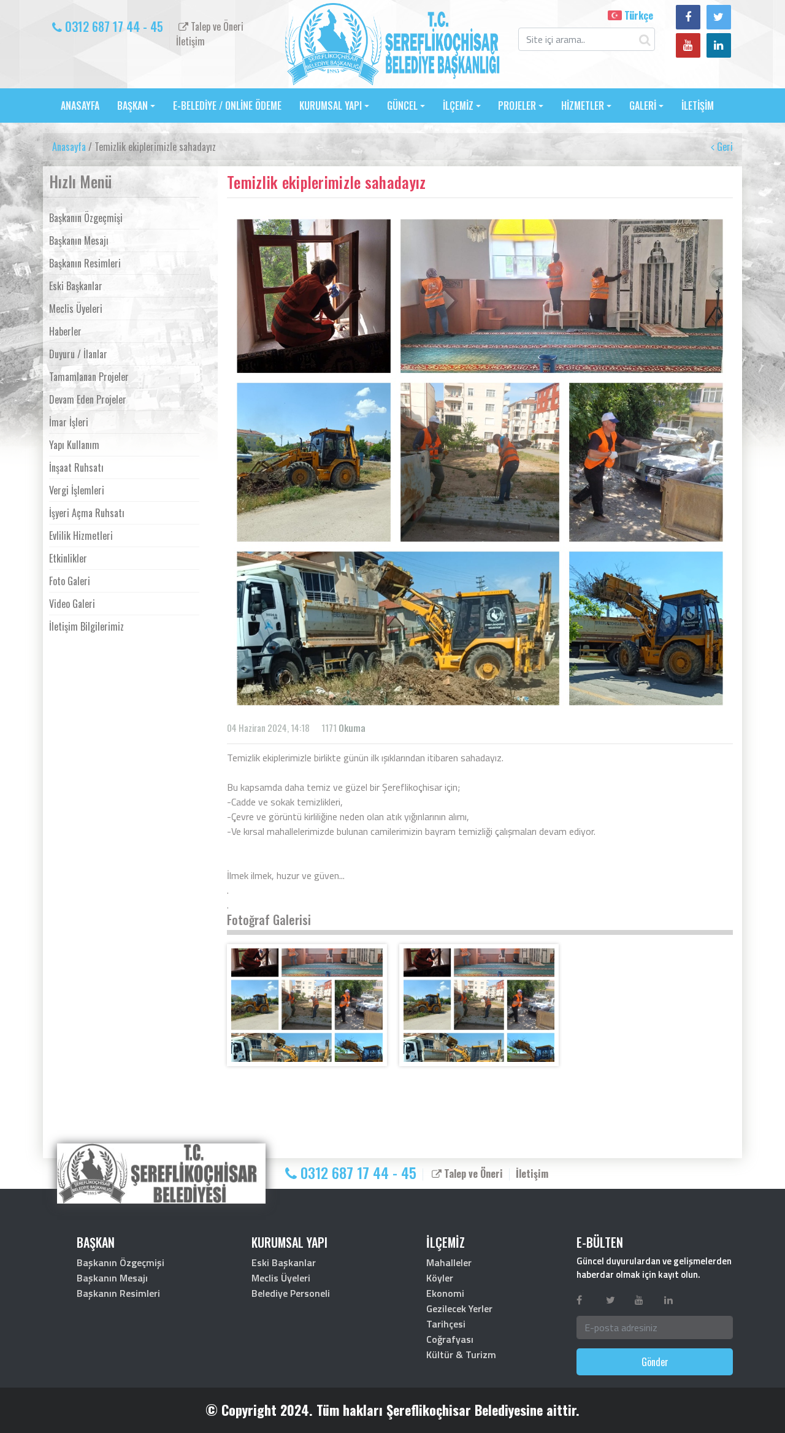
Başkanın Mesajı (79, 240)
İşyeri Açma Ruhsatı (86, 512)
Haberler (65, 331)
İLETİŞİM (697, 105)
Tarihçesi (445, 1323)
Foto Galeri (69, 581)
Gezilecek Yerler (459, 1308)
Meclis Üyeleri (75, 308)
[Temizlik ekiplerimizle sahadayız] (307, 1005)
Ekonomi (445, 1293)
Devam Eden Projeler (87, 399)
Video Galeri (72, 603)
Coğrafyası (449, 1339)
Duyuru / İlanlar (78, 354)
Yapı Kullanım (74, 444)
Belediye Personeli (290, 1293)
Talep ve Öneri (215, 26)
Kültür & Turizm (461, 1354)
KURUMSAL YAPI (330, 105)
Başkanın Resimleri (85, 263)
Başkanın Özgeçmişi (86, 217)
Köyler (439, 1277)
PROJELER (517, 105)
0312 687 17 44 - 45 (112, 26)
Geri (723, 146)
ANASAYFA (80, 105)
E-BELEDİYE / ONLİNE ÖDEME (227, 105)
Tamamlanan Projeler (89, 376)
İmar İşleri (68, 422)
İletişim (190, 41)
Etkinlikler (68, 558)
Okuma (352, 727)
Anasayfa (69, 146)
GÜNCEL (402, 105)
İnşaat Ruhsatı (76, 467)
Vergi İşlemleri (76, 490)
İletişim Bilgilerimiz (86, 626)
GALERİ (642, 105)
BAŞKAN (132, 105)
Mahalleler (449, 1262)
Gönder (654, 1361)
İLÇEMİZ (458, 105)
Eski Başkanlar (75, 286)
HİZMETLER (582, 105)
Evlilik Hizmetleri (81, 535)
